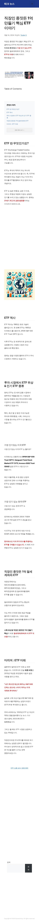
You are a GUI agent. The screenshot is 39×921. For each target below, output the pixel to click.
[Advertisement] (19, 243)
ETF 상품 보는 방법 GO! (19, 768)
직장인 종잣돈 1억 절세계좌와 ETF (17, 121)
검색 (8, 862)
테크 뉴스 (9, 3)
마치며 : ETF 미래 (12, 124)
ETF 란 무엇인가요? (13, 109)
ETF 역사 (9, 112)
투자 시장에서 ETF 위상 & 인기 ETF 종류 (19, 117)
